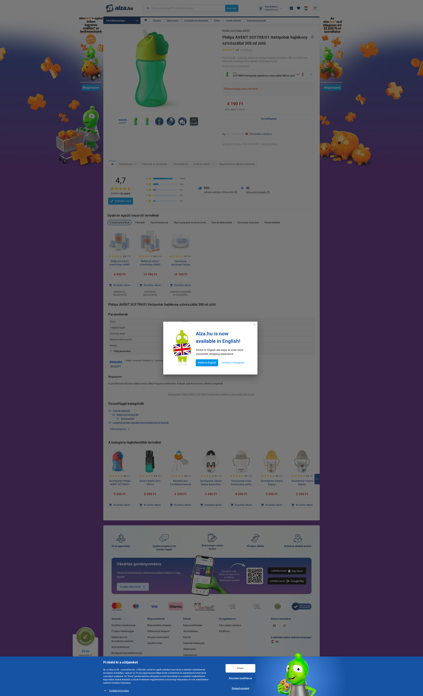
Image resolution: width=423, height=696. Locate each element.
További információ (119, 690)
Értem (240, 668)
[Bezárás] (254, 324)
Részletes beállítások (240, 678)
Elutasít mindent (240, 688)
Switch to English (207, 362)
